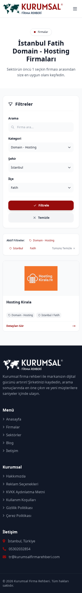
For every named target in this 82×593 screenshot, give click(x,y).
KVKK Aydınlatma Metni (25, 492)
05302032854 (19, 549)
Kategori (14, 138)
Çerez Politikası (18, 515)
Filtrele (43, 205)
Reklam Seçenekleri (22, 484)
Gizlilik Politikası (19, 507)
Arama (13, 118)
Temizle (43, 217)
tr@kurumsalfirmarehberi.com (34, 556)
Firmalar (13, 427)
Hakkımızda (16, 476)
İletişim (12, 450)
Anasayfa (13, 419)
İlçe (11, 179)
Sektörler (13, 435)
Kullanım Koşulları (21, 499)
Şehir (12, 159)
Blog (10, 442)
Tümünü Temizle (62, 248)
